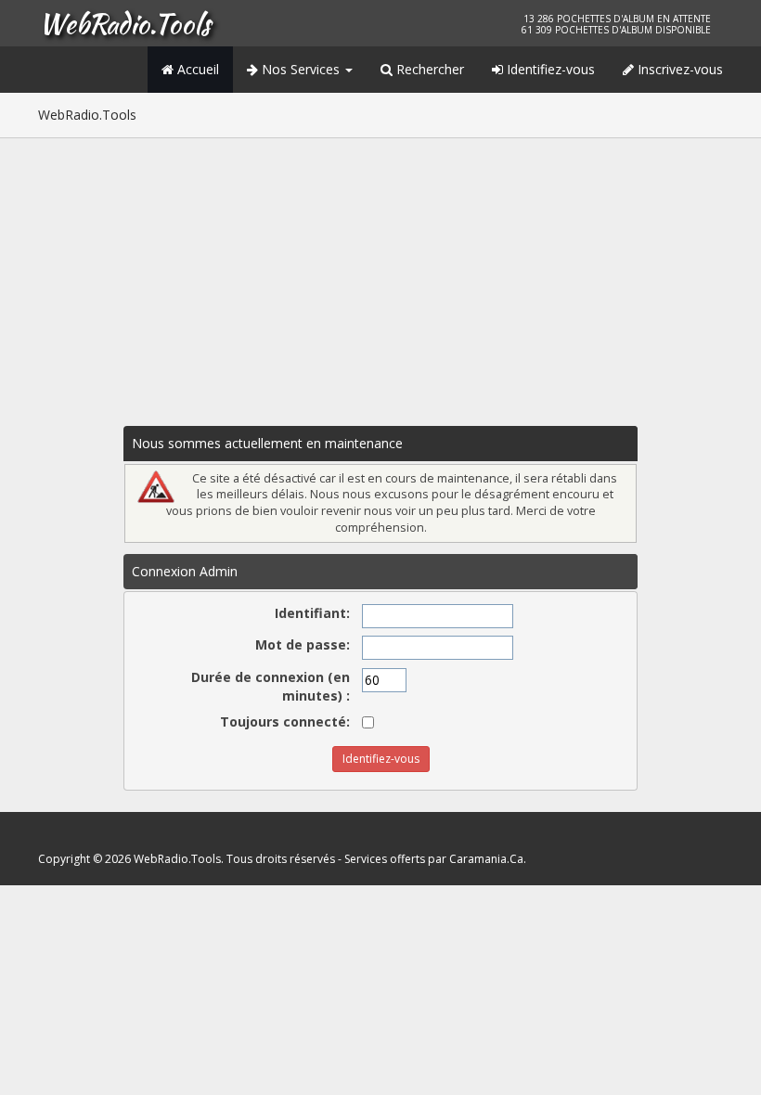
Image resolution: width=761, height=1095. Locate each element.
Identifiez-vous (549, 69)
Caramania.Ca (486, 859)
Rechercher (428, 69)
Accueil (196, 69)
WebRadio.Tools (124, 23)
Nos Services (300, 69)
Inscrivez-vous (678, 69)
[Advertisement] (380, 277)
